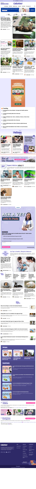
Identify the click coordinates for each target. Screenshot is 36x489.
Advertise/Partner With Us (31, 450)
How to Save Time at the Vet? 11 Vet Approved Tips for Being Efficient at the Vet (6, 259)
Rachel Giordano (5, 326)
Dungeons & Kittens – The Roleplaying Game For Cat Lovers (29, 49)
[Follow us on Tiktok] (6, 3)
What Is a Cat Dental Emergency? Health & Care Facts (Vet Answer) (14, 329)
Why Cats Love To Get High (6, 66)
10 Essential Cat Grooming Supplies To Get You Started (23, 275)
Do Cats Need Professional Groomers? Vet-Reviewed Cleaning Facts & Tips (14, 337)
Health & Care (15, 6)
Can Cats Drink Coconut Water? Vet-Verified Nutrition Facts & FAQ (23, 375)
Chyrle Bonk (16, 186)
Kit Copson (4, 341)
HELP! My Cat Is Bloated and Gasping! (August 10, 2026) (13, 238)
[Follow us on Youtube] (5, 3)
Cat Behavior (6, 6)
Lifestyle (19, 6)
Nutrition (10, 6)
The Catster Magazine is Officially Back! (5, 49)
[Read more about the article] (24, 27)
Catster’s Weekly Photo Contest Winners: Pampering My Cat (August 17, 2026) (29, 140)
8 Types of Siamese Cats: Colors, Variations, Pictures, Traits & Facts (16, 116)
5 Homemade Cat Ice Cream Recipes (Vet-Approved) (17, 358)
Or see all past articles (30, 247)
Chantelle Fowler (5, 310)
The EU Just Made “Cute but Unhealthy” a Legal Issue (18, 67)
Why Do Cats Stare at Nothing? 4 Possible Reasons (17, 290)
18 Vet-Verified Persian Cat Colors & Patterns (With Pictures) (15, 123)
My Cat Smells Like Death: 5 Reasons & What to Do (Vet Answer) (18, 179)
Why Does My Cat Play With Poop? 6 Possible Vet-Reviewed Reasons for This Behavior (29, 291)
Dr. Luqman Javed (28, 186)
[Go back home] (18, 4)
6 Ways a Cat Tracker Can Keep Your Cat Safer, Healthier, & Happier (16, 276)
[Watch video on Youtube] (6, 412)
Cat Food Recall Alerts (25, 457)
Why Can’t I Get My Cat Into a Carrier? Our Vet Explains (5, 179)
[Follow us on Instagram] (2, 3)
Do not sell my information (31, 454)
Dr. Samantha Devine (5, 185)
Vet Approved (28, 6)
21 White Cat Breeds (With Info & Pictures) (11, 120)
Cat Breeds (23, 6)
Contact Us (30, 446)
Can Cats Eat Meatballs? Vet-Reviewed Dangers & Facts (22, 383)
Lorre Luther (4, 318)
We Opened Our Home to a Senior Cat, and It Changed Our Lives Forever (5, 146)
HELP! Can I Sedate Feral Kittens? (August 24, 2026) (12, 236)
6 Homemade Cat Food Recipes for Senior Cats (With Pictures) (6, 358)
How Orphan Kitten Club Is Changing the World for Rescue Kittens (17, 146)
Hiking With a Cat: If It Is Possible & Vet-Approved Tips (11, 313)
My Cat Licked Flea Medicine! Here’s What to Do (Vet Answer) (15, 126)
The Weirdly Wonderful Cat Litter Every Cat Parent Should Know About (18, 49)
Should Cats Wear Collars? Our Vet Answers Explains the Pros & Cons (6, 197)
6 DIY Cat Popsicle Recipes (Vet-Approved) (29, 358)
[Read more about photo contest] (29, 149)
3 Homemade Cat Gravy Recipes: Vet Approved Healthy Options (15, 110)
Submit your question (6, 246)
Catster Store (19, 446)
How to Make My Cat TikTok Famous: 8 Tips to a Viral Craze (8, 275)
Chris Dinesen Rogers (6, 270)
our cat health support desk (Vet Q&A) (20, 407)
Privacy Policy (31, 452)
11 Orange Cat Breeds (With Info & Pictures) (11, 113)
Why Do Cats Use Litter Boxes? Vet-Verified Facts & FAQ (6, 290)
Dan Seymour (4, 72)
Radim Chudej (28, 74)
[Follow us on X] (3, 3)
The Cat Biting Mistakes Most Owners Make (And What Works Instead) (32, 276)
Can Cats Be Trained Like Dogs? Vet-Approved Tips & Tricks (12, 321)
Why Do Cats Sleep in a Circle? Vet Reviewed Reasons (11, 305)
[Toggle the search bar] (34, 6)
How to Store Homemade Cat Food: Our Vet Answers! (29, 179)
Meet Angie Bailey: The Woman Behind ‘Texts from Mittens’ (6, 19)
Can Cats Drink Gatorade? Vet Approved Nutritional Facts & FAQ (23, 366)
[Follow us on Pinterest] (7, 3)
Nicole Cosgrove (28, 298)
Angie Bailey (4, 29)
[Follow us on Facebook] (1, 3)
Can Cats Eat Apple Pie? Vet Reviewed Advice (21, 391)
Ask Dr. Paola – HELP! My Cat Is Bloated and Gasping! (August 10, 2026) (29, 67)
